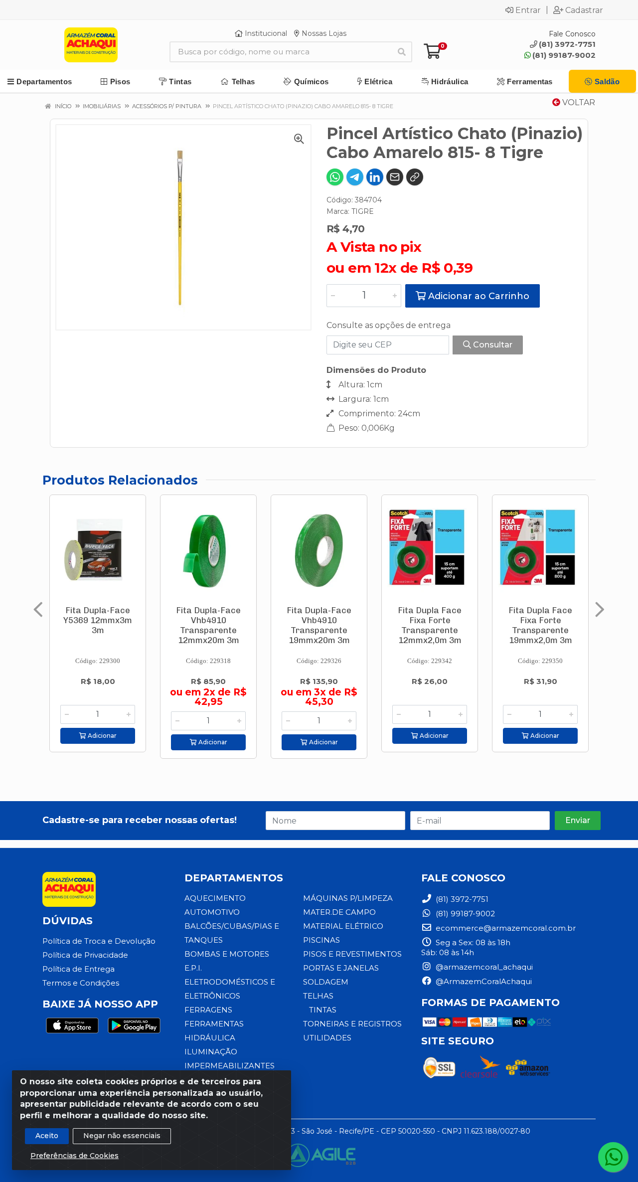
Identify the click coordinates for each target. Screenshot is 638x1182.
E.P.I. (193, 968)
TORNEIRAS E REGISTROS (352, 1023)
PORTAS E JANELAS (341, 968)
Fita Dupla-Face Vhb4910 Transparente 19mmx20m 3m (319, 625)
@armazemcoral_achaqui (483, 967)
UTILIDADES (327, 1037)
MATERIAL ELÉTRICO (343, 926)
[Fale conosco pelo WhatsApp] (613, 1157)
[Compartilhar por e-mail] (394, 177)
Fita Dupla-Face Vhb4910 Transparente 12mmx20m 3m (208, 625)
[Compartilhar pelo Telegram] (354, 177)
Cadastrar (584, 10)
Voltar (577, 102)
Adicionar (101, 735)
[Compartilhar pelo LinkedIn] (374, 177)
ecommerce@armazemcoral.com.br (505, 928)
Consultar (491, 344)
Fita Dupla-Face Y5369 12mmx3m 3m (97, 620)
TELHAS (318, 996)
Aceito (46, 1135)
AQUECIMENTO (215, 898)
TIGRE (362, 211)
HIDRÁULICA (209, 1037)
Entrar (528, 10)
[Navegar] (38, 610)
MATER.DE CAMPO (339, 912)
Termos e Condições (80, 983)
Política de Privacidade (85, 955)
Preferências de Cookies (74, 1155)
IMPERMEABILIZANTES (229, 1065)
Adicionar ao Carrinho (477, 296)
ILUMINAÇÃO (210, 1051)
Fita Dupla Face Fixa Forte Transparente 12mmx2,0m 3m (430, 625)
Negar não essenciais (121, 1135)
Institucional (265, 33)
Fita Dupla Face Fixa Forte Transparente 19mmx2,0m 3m (540, 625)
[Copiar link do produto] (414, 177)
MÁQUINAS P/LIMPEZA (348, 898)
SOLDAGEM (325, 982)
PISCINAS (321, 940)
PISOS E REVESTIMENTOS (352, 954)
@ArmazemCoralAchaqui (483, 981)
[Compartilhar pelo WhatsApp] (334, 177)
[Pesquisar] (401, 51)
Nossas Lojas (323, 33)
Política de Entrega (78, 969)
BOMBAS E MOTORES (226, 954)
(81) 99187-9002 (564, 55)
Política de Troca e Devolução (99, 941)
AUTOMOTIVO (212, 912)
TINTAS (322, 1009)
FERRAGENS (208, 1009)
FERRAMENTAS (214, 1023)
